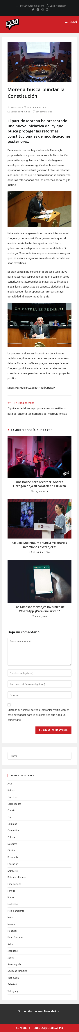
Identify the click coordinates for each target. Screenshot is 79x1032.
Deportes (12, 844)
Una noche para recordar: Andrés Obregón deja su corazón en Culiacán (39, 484)
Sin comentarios (44, 111)
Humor (11, 897)
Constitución (39, 388)
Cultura (11, 837)
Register (62, 5)
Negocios (12, 930)
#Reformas (25, 388)
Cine (10, 817)
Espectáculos (14, 884)
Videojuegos (14, 991)
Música (11, 924)
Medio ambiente (16, 910)
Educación (13, 864)
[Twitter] (33, 9)
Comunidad (13, 830)
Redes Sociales (15, 937)
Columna (12, 823)
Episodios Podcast (17, 877)
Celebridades (14, 803)
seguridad (13, 950)
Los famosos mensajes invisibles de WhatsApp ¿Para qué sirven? (40, 609)
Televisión (13, 984)
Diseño (11, 850)
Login (52, 5)
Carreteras (13, 797)
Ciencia (11, 810)
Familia (11, 890)
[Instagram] (46, 9)
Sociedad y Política (20, 111)
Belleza (11, 790)
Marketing (13, 904)
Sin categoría (14, 964)
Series (11, 957)
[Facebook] (37, 9)
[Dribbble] (42, 9)
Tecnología (13, 977)
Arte (10, 783)
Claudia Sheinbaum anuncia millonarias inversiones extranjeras (39, 545)
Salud (10, 944)
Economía (13, 857)
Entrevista (13, 870)
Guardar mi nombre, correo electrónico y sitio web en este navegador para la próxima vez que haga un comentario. (38, 714)
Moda (10, 917)
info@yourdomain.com (32, 5)
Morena (51, 388)
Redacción (16, 107)
